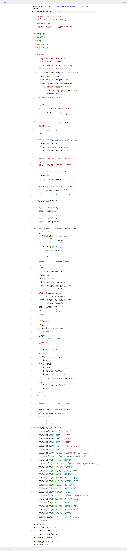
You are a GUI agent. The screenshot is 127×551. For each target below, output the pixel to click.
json (125, 548)
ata (87, 6)
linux (32, 6)
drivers (83, 6)
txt (121, 548)
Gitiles (8, 549)
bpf (47, 6)
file (58, 11)
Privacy (11, 549)
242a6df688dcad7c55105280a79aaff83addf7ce (65, 6)
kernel (40, 6)
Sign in (124, 2)
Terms (15, 549)
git (44, 6)
